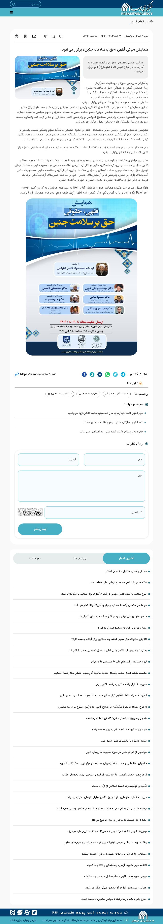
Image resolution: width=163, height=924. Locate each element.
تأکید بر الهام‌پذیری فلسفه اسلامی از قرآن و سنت (125, 22)
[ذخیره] (25, 36)
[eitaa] (13, 912)
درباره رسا (116, 912)
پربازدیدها (80, 558)
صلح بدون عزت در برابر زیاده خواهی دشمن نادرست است (114, 899)
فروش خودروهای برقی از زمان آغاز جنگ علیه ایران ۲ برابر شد (112, 616)
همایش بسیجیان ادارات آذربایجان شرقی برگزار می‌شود (116, 888)
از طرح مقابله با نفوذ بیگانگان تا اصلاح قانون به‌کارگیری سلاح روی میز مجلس (102, 707)
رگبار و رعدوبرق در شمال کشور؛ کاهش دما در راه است (116, 718)
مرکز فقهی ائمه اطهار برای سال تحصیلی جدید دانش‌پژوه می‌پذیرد (105, 413)
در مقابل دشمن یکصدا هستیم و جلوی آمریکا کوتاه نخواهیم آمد (110, 605)
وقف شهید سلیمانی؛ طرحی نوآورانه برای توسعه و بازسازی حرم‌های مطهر (105, 843)
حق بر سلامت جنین (88, 394)
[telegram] (122, 374)
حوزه (146, 36)
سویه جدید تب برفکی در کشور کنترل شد (124, 741)
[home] (143, 917)
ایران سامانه (16, 920)
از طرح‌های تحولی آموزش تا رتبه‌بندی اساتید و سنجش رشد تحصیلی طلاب (104, 775)
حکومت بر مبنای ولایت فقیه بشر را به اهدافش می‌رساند (111, 432)
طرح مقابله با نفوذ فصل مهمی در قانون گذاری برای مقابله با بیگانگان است (104, 594)
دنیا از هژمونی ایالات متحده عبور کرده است (122, 628)
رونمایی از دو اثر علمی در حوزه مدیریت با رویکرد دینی (116, 752)
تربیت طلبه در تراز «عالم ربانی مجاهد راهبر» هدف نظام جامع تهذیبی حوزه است (101, 809)
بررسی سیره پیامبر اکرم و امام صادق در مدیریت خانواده (115, 876)
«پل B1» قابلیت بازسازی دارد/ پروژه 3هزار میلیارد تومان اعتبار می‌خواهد (106, 797)
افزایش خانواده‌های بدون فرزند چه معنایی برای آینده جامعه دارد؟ (109, 639)
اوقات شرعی (67, 912)
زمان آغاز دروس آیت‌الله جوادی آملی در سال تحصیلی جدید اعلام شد (108, 650)
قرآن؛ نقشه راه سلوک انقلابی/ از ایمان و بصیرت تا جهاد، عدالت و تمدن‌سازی (103, 696)
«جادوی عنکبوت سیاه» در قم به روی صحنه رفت (119, 730)
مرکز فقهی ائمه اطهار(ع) (60, 394)
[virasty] (20, 912)
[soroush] (91, 374)
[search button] (14, 4)
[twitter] (115, 374)
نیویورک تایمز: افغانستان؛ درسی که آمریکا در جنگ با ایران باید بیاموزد (107, 831)
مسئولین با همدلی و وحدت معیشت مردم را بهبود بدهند (114, 854)
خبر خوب (35, 558)
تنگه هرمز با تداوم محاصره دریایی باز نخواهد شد (118, 583)
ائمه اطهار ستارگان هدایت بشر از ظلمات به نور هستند (113, 422)
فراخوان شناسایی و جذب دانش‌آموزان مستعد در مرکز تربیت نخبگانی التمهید (103, 763)
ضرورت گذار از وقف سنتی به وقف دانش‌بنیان (121, 684)
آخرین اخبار (126, 558)
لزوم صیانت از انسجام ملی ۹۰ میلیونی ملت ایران (119, 662)
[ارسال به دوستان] (34, 36)
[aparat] (27, 912)
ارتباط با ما (102, 912)
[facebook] (84, 374)
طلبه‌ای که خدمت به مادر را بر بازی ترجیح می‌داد (119, 820)
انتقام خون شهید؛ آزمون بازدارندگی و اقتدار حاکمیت (117, 865)
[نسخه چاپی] (17, 36)
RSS (55, 912)
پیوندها (80, 912)
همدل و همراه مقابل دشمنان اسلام (126, 571)
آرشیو (90, 912)
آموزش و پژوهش (133, 36)
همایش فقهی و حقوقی (116, 394)
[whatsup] (107, 374)
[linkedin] (99, 374)
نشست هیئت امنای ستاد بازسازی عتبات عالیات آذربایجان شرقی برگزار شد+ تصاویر (100, 673)
